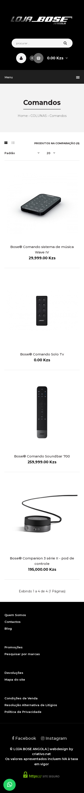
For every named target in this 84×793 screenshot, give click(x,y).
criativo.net (41, 754)
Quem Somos (15, 615)
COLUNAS (38, 116)
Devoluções (13, 673)
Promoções (13, 647)
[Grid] (5, 142)
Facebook (25, 738)
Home (23, 116)
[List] (13, 142)
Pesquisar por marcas (22, 654)
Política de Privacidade (22, 712)
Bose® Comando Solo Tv (42, 354)
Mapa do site (14, 679)
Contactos (12, 622)
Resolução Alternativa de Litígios (30, 705)
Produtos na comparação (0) (57, 143)
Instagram (55, 738)
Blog (8, 628)
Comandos (58, 116)
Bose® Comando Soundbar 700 (42, 456)
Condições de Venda (21, 698)
